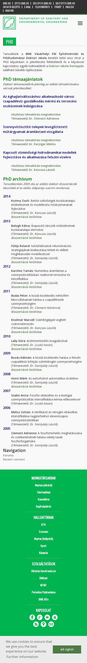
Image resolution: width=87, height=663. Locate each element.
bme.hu (7, 3)
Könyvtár (43, 553)
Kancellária (43, 499)
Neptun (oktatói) (43, 485)
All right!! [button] (67, 649)
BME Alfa (43, 599)
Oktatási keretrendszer (43, 571)
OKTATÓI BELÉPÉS (11, 7)
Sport (43, 545)
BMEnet (43, 578)
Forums (8, 455)
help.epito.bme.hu (65, 3)
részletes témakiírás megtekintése (35, 114)
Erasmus (43, 531)
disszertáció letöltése (26, 217)
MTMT (43, 585)
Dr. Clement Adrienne (44, 118)
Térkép (58, 7)
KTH (43, 524)
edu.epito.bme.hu (42, 3)
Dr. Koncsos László (42, 170)
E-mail (27, 7)
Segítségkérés (43, 506)
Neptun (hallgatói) (43, 538)
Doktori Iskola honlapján (66, 66)
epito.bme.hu (22, 3)
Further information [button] (22, 657)
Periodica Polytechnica (43, 592)
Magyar (9, 10)
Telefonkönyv (42, 7)
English (70, 7)
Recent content (14, 459)
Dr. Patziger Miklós (42, 144)
